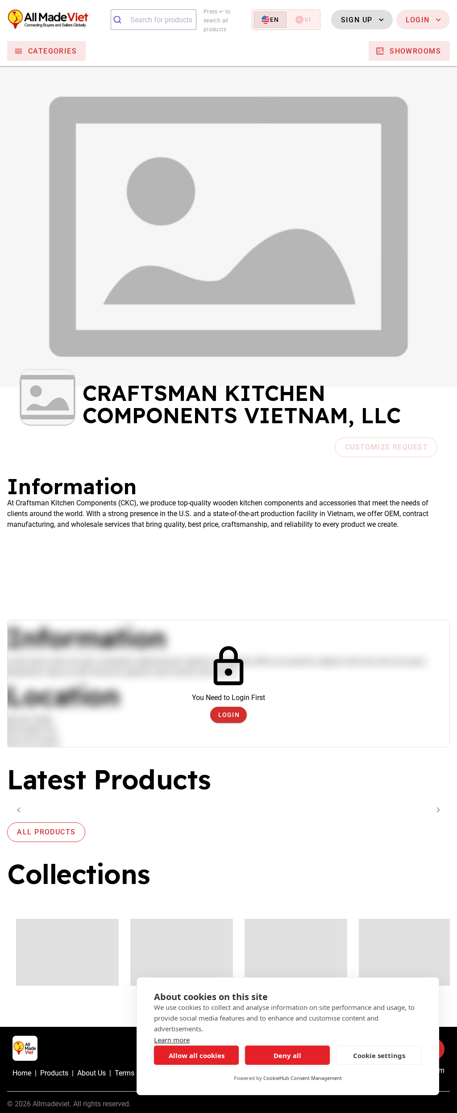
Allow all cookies (196, 1055)
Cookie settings (379, 1055)
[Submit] (120, 19)
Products (54, 1073)
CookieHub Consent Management (302, 1078)
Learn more (172, 1039)
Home (21, 1073)
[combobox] (153, 19)
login (229, 714)
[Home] (55, 20)
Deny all (287, 1055)
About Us (91, 1073)
